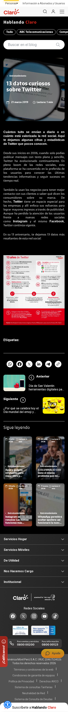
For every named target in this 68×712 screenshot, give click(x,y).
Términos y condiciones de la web (33, 669)
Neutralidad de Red (33, 693)
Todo (9, 32)
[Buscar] (45, 12)
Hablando (20, 22)
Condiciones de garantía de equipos (33, 675)
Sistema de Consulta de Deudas (34, 699)
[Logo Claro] (11, 11)
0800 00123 (50, 644)
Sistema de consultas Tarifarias (34, 687)
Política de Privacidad (21, 681)
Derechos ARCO (49, 681)
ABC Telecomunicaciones (36, 32)
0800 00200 (25, 644)
